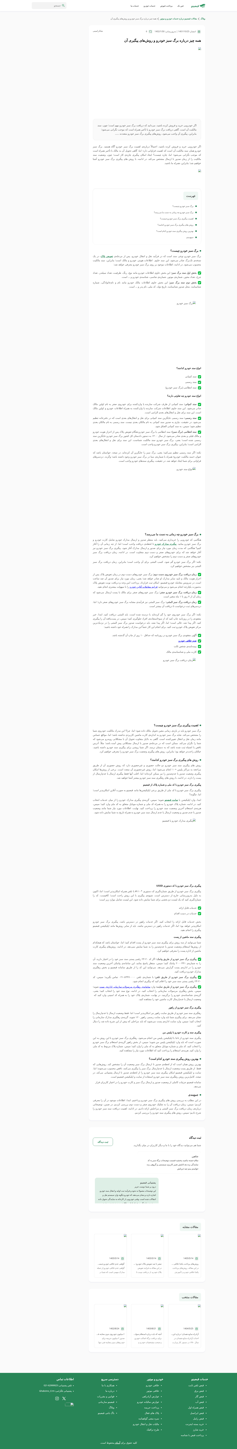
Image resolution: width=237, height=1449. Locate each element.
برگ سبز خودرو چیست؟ (183, 206)
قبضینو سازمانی (106, 1402)
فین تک (180, 5)
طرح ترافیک (153, 1429)
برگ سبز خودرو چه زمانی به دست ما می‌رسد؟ (174, 212)
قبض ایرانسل (197, 1413)
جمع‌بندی (190, 237)
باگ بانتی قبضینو (106, 1413)
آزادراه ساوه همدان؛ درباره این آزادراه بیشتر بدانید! (185, 1334)
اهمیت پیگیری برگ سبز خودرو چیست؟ (177, 218)
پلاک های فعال (152, 1413)
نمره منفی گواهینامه (148, 1418)
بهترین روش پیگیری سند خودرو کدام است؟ (175, 231)
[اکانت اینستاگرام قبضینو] (57, 1398)
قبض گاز (199, 1396)
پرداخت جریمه (151, 1407)
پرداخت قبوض (166, 5)
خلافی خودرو (152, 1385)
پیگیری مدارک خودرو (165, 543)
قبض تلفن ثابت (196, 1385)
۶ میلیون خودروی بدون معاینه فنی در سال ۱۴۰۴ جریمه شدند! (110, 1334)
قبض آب (199, 1402)
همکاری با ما (108, 1385)
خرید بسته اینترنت (194, 1424)
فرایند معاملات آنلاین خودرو (144, 586)
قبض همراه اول (196, 1407)
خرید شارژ (198, 1429)
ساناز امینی (98, 30)
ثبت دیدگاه (103, 1141)
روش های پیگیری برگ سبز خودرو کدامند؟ (176, 224)
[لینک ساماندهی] (69, 1408)
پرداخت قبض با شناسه (192, 1435)
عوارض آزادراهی (150, 1396)
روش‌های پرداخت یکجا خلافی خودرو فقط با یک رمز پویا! (185, 1263)
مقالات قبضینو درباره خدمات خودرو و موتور (178, 18)
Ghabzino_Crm (46, 1390)
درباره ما (109, 1390)
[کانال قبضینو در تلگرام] (71, 1398)
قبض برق (199, 1390)
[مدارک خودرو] (147, 177)
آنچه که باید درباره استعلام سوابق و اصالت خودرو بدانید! (147, 1334)
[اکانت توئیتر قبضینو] (64, 1398)
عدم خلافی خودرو (188, 640)
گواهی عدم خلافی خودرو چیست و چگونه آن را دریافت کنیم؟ (110, 1263)
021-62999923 (51, 1385)
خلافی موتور (152, 1390)
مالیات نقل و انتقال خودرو (146, 1424)
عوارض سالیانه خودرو (148, 1402)
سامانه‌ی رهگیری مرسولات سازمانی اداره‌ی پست (124, 986)
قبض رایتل (198, 1418)
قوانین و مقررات (105, 1396)
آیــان (117, 1442)
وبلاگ (202, 18)
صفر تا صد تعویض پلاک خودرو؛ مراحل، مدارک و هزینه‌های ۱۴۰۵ (147, 1263)
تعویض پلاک (107, 256)
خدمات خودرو (149, 5)
